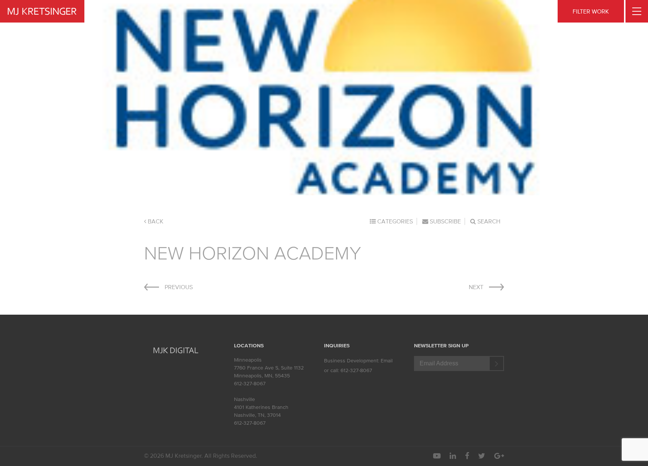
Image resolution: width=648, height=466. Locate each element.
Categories (394, 221)
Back (155, 221)
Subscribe (444, 221)
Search (488, 221)
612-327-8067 (250, 383)
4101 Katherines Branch (261, 407)
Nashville (244, 399)
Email (387, 360)
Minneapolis (248, 360)
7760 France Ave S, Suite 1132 (269, 368)
